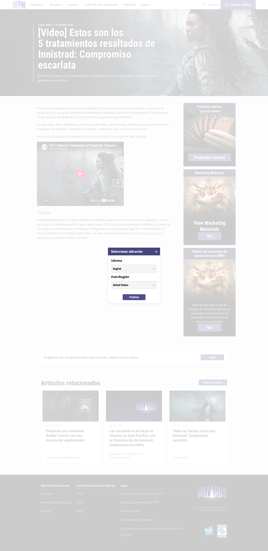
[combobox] (131, 268)
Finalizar (134, 297)
